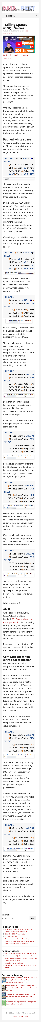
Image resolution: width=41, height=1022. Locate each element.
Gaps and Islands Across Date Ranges (18, 939)
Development (8, 33)
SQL (26, 31)
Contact (21, 1016)
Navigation (21, 15)
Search (33, 918)
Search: (4, 918)
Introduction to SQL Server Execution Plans (20, 956)
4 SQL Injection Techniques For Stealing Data (20, 953)
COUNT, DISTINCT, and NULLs (15, 934)
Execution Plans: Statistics (14, 963)
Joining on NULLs (11, 936)
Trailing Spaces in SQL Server (15, 26)
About (15, 1016)
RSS (26, 1016)
